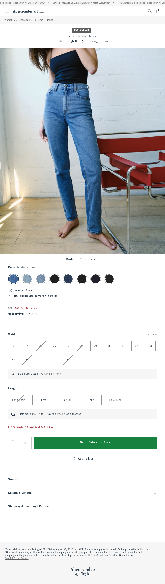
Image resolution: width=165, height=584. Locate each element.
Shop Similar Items (49, 374)
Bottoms (38, 20)
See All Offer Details (17, 558)
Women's (9, 20)
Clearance (24, 20)
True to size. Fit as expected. (63, 414)
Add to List (85, 459)
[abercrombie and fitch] (28, 11)
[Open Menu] (5, 11)
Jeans (50, 20)
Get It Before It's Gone (95, 442)
